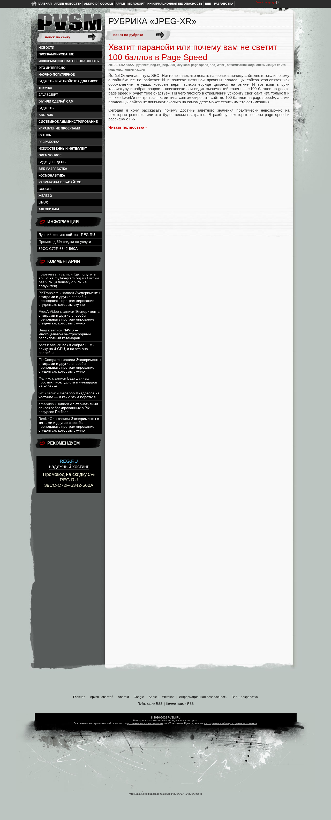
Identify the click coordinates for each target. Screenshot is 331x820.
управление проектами (59, 128)
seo (212, 65)
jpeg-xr (155, 65)
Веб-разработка (53, 169)
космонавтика (52, 175)
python (45, 135)
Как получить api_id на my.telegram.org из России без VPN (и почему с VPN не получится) (69, 280)
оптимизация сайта (271, 65)
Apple (120, 3)
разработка (49, 142)
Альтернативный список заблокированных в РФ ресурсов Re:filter (68, 408)
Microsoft (136, 3)
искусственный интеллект (63, 148)
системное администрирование (68, 122)
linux (43, 202)
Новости (46, 47)
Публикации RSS (150, 704)
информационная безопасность (69, 61)
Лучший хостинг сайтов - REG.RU (67, 235)
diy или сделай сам (56, 101)
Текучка (45, 88)
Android (90, 3)
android (46, 115)
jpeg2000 (168, 65)
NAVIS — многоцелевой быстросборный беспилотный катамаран (65, 334)
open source (50, 155)
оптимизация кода (241, 65)
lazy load (183, 65)
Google (106, 3)
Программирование (56, 54)
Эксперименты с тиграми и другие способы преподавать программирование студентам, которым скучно (69, 299)
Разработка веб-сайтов (60, 182)
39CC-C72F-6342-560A (58, 249)
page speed (199, 65)
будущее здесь (52, 162)
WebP (221, 65)
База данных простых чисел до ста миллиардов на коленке (68, 382)
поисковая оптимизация (126, 69)
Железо (45, 196)
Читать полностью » (127, 127)
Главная (45, 3)
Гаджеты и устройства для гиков (69, 81)
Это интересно (52, 68)
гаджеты (47, 108)
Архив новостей (67, 3)
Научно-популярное (57, 74)
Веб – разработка (219, 3)
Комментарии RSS (180, 704)
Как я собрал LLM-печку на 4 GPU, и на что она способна (66, 349)
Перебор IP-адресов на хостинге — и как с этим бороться (69, 395)
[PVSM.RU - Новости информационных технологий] (69, 24)
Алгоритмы (49, 209)
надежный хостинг (69, 464)
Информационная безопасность (174, 3)
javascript (48, 95)
